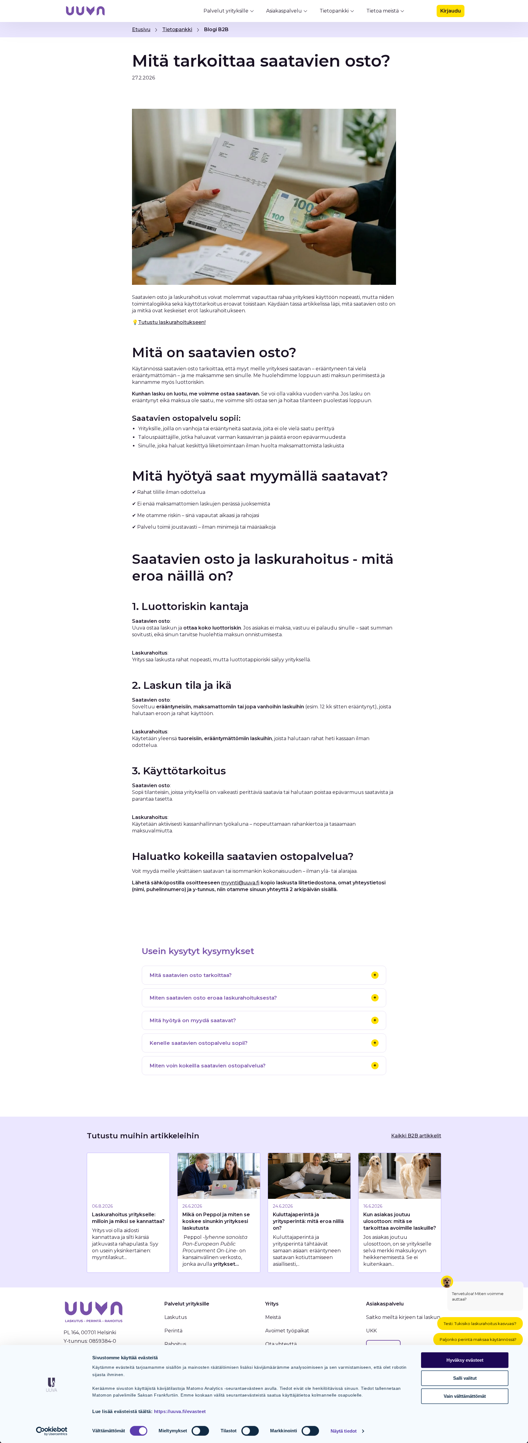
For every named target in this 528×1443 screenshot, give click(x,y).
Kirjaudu (450, 11)
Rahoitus (175, 1344)
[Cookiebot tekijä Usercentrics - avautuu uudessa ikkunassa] (52, 1431)
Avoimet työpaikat (287, 1331)
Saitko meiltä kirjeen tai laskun (403, 1317)
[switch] (200, 1431)
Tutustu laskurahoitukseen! (172, 322)
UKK (371, 1331)
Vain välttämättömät (465, 1396)
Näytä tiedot (344, 1431)
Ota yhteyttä (281, 1344)
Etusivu (141, 29)
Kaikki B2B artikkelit (416, 1136)
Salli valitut (465, 1378)
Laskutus (175, 1317)
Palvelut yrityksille (226, 11)
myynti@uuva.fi (240, 883)
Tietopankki (334, 11)
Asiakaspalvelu (284, 11)
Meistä (273, 1317)
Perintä (173, 1331)
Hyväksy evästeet (464, 1360)
